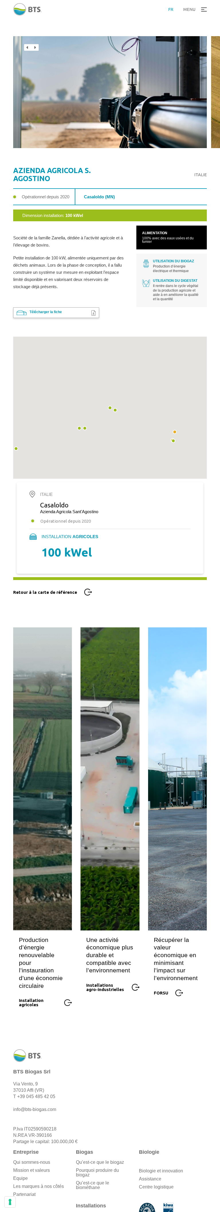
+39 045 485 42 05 (36, 1096)
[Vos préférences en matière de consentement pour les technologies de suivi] (10, 1202)
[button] (194, 9)
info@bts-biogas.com (34, 1109)
